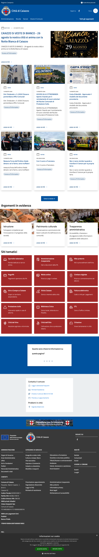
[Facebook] (78, 10)
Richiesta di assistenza (33, 490)
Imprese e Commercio (33, 463)
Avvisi (9, 88)
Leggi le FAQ (30, 487)
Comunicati (78, 458)
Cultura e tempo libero (33, 458)
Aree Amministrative (8, 458)
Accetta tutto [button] (42, 549)
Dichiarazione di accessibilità (59, 493)
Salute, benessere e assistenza (60, 466)
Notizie (7, 28)
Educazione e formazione (58, 455)
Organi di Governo (7, 455)
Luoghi (76, 472)
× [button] (97, 535)
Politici (3, 466)
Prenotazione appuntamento (35, 482)
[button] (49, 553)
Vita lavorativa (30, 460)
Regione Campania (7, 2)
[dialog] (49, 545)
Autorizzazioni (54, 469)
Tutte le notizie (48, 198)
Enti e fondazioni (7, 463)
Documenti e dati (7, 471)
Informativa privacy (56, 487)
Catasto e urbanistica (33, 466)
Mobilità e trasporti (32, 469)
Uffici (3, 460)
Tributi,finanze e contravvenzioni (61, 460)
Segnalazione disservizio (34, 485)
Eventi (76, 469)
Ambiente (53, 463)
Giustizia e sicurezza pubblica (60, 458)
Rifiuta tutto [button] (57, 549)
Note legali (53, 490)
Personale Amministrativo (10, 469)
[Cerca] (95, 10)
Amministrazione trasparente (60, 482)
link (68, 545)
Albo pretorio (54, 485)
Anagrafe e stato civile (33, 455)
